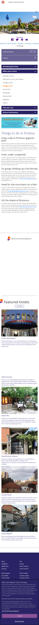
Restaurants (7, 96)
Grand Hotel (6, 495)
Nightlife (6, 99)
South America (24, 569)
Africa (3, 561)
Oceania (3, 569)
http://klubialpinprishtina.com (18, 191)
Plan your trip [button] (8, 108)
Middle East (5, 566)
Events (5, 103)
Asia (21, 561)
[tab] (19, 66)
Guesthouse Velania (9, 456)
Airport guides (5, 573)
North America (24, 566)
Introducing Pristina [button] (10, 66)
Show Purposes (19, 621)
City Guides (4, 575)
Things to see (8, 83)
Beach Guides (24, 573)
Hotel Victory (6, 377)
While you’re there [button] (10, 71)
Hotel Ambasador (8, 338)
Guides (20, 43)
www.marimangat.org (27, 179)
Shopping (6, 93)
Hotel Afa (5, 415)
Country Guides (24, 575)
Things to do (7, 86)
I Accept (19, 616)
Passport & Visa (24, 578)
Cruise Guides (5, 578)
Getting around (8, 76)
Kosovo (36, 43)
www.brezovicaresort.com (27, 207)
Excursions (7, 89)
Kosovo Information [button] (10, 112)
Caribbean (4, 564)
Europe (28, 43)
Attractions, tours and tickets (13, 79)
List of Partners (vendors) (10, 611)
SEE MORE (19, 306)
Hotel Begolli (6, 533)
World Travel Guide (8, 43)
